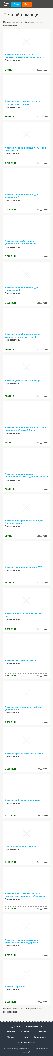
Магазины (11, 1037)
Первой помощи (10, 25)
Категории (29, 22)
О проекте (41, 1032)
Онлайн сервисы (26, 1042)
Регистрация (40, 1037)
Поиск (16, 4)
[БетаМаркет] (6, 4)
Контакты (25, 1032)
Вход (25, 1037)
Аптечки (38, 22)
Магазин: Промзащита (13, 22)
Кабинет (11, 1032)
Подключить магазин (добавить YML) (26, 1026)
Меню (26, 4)
